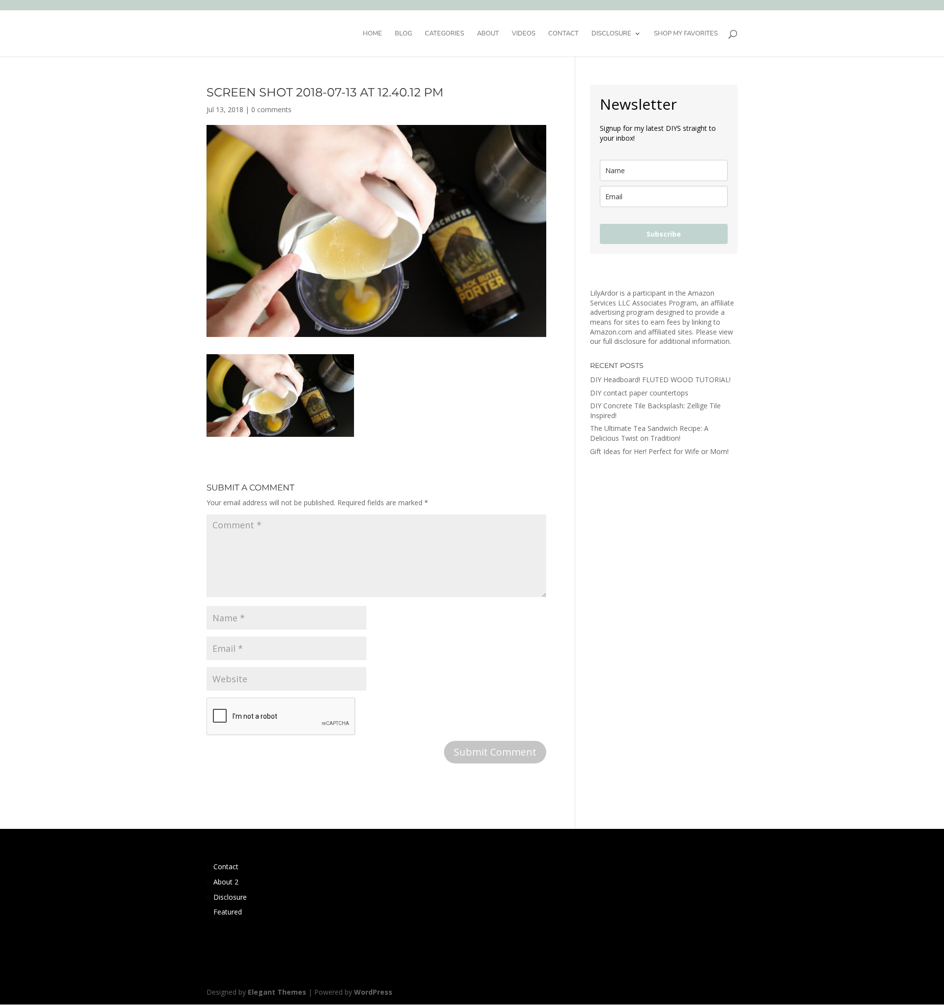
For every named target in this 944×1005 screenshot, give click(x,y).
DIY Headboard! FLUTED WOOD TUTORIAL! (660, 379)
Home (372, 34)
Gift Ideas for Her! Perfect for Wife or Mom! (659, 451)
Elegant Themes (277, 992)
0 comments (271, 109)
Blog (403, 34)
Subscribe (664, 234)
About (488, 34)
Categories (444, 34)
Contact (563, 34)
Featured (227, 911)
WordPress (373, 992)
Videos (523, 34)
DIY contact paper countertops (639, 392)
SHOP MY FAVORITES (686, 34)
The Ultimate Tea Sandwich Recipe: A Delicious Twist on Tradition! (649, 433)
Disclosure (611, 34)
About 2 (225, 881)
